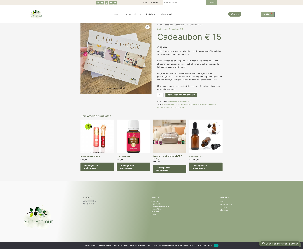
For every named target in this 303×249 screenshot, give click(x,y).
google (194, 104)
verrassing (161, 107)
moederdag (202, 104)
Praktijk (149, 14)
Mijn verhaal (166, 14)
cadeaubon (185, 104)
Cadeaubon (168, 25)
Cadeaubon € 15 (181, 25)
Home (116, 14)
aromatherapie (168, 104)
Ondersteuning (131, 14)
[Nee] (300, 245)
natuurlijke (212, 104)
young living (179, 107)
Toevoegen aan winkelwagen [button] (91, 166)
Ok (216, 245)
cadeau (177, 104)
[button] (147, 27)
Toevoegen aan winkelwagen (181, 95)
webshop (170, 107)
